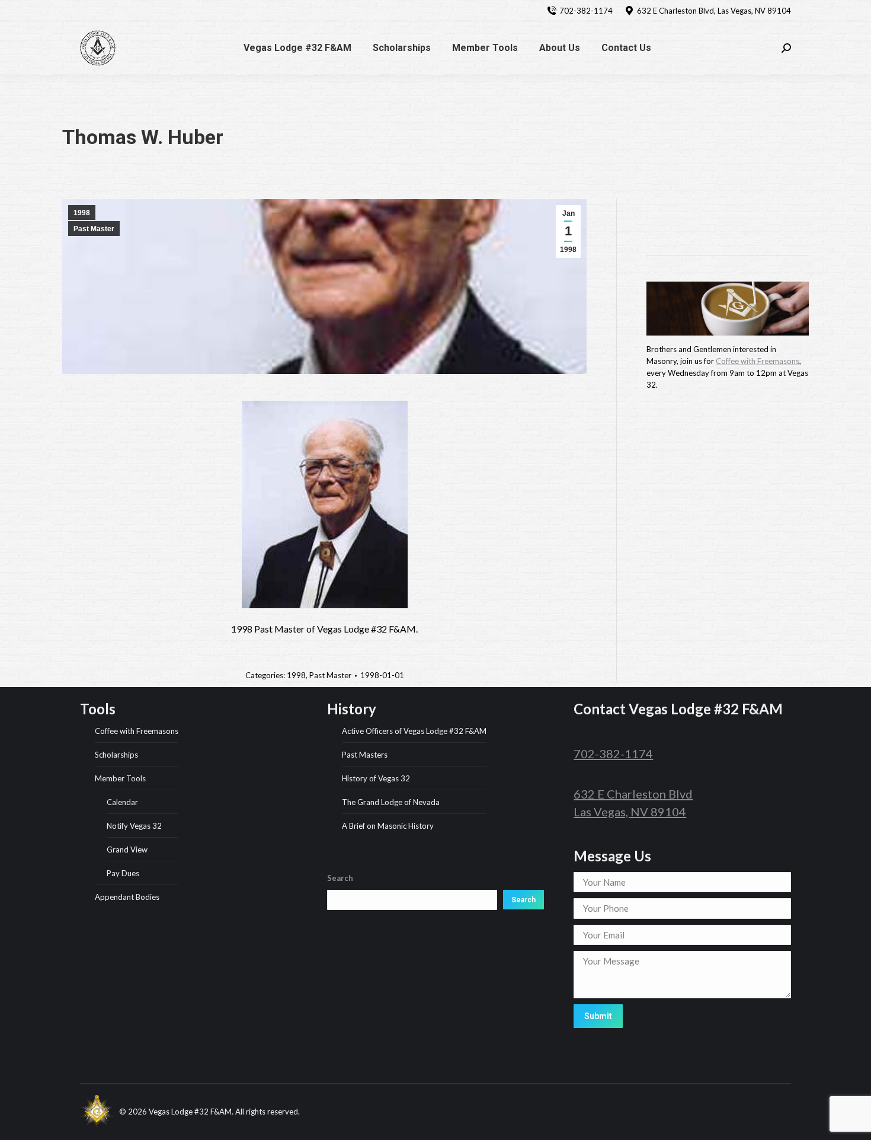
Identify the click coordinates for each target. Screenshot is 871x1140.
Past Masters (365, 754)
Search (523, 900)
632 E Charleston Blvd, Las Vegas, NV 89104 (714, 10)
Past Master (93, 229)
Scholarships (116, 754)
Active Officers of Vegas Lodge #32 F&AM (414, 731)
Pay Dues (123, 873)
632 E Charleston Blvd (633, 794)
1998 (81, 213)
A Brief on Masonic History (388, 826)
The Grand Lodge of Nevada (391, 802)
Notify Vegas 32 (134, 826)
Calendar (122, 802)
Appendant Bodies (127, 897)
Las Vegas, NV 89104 (630, 811)
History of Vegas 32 (376, 778)
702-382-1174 (586, 10)
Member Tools (120, 778)
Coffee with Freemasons (757, 361)
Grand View (127, 849)
